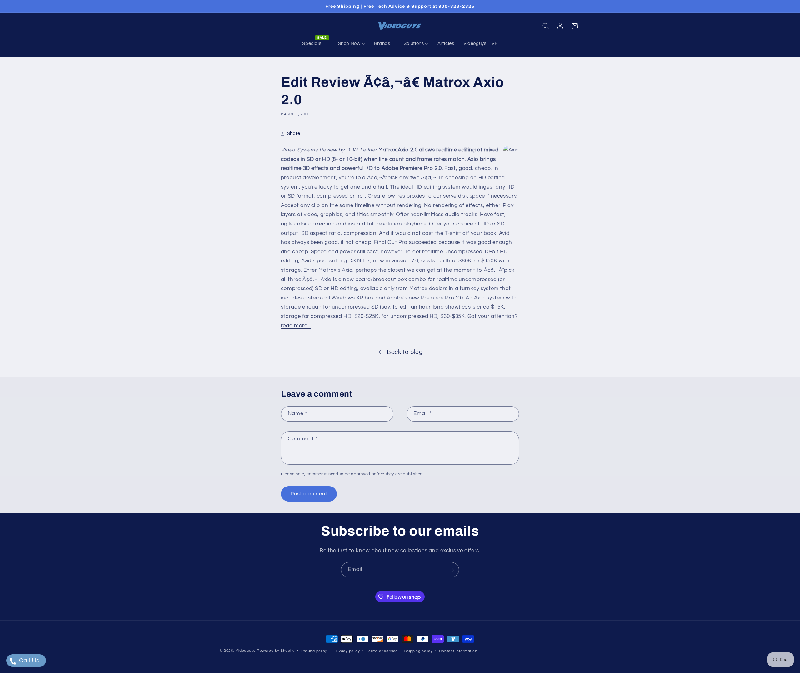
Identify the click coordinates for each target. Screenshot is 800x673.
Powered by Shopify (276, 650)
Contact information (458, 651)
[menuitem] (315, 44)
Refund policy (314, 651)
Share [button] (293, 133)
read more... (296, 326)
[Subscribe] (451, 569)
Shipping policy (418, 651)
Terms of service (382, 651)
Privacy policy (347, 651)
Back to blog (405, 352)
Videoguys (246, 650)
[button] (545, 26)
